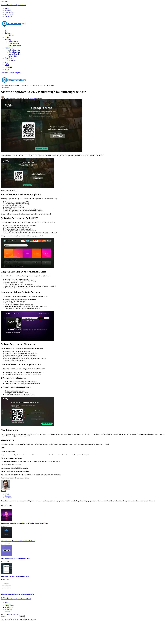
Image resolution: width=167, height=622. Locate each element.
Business (8, 33)
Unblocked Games (15, 46)
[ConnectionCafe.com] (14, 27)
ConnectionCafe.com (12, 614)
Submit (22, 616)
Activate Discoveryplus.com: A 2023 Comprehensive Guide (18, 541)
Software (8, 67)
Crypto (7, 37)
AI (5, 31)
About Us (8, 10)
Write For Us (9, 14)
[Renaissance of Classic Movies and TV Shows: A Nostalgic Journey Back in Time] (6, 520)
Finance (11, 35)
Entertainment (5, 87)
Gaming (8, 39)
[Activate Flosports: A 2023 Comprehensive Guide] (6, 555)
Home (7, 8)
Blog (6, 62)
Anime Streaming (14, 50)
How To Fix (12, 60)
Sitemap (7, 611)
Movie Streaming (14, 52)
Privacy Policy (9, 12)
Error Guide (9, 58)
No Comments (33, 98)
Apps (7, 69)
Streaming (9, 48)
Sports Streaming (14, 54)
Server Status (13, 42)
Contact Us (8, 16)
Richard (7, 98)
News (7, 65)
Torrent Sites (13, 56)
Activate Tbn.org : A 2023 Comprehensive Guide (15, 576)
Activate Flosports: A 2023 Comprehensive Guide (15, 558)
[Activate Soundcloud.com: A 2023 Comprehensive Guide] (6, 591)
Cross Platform (14, 44)
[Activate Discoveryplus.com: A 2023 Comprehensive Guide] (6, 538)
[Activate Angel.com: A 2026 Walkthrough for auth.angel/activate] (41, 152)
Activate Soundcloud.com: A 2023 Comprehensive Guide (17, 594)
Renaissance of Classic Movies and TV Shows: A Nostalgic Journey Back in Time (24, 523)
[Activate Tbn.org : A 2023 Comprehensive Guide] (6, 573)
